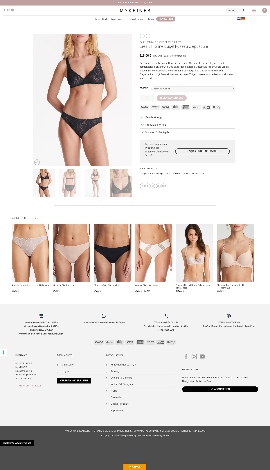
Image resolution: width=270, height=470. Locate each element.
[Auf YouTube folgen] (12, 10)
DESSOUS (169, 174)
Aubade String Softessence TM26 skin (30, 285)
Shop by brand (136, 19)
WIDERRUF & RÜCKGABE (131, 431)
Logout (65, 371)
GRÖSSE (144, 88)
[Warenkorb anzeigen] (254, 10)
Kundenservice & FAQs (123, 364)
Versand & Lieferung (121, 377)
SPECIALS (151, 42)
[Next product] (142, 36)
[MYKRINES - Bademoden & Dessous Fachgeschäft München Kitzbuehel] (135, 10)
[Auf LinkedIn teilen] (163, 185)
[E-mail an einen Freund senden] (152, 185)
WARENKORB (72, 431)
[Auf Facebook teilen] (142, 185)
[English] (239, 18)
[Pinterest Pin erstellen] (158, 185)
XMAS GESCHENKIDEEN (170, 42)
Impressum (117, 410)
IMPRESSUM (199, 431)
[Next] (125, 100)
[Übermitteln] (242, 10)
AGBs (114, 390)
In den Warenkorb (172, 98)
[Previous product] (148, 36)
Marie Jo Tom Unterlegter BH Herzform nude (231, 286)
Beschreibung (153, 117)
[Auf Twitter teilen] (147, 185)
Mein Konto (68, 364)
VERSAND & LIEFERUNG (104, 431)
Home (97, 19)
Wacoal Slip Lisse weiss (146, 285)
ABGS (149, 431)
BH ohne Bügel (156, 174)
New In (105, 19)
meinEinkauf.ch (55, 334)
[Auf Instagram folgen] (8, 10)
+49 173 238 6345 (166, 330)
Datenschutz (117, 397)
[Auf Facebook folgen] (4, 10)
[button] (264, 10)
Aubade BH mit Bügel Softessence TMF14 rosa (193, 286)
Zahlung (115, 371)
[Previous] (39, 100)
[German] (243, 18)
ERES (201, 174)
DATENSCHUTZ (161, 431)
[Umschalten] (142, 118)
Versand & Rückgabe (157, 132)
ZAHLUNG (85, 431)
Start (142, 42)
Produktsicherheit (155, 124)
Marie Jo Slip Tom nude (64, 285)
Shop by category (118, 19)
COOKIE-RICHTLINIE (180, 431)
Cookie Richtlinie (120, 403)
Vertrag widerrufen (74, 380)
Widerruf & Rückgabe (122, 384)
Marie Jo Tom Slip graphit (106, 285)
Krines (151, 19)
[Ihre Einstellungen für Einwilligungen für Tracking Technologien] (3, 352)
